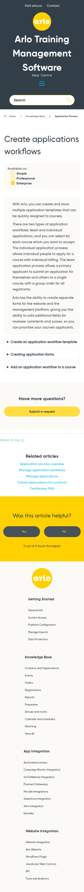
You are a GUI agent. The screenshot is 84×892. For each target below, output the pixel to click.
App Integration (37, 751)
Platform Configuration (42, 624)
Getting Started (41, 599)
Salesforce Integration (37, 798)
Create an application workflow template (44, 342)
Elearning (30, 726)
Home (12, 116)
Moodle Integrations (36, 791)
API (28, 871)
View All (29, 733)
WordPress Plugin (36, 856)
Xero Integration (33, 806)
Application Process (66, 116)
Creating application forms (32, 354)
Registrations (33, 690)
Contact (53, 6)
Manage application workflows (42, 470)
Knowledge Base (35, 116)
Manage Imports (38, 632)
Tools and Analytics (37, 878)
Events (29, 675)
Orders (29, 682)
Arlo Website (33, 849)
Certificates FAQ (42, 488)
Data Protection (38, 639)
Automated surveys (35, 762)
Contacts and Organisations (42, 668)
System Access (37, 617)
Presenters (31, 704)
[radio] (21, 531)
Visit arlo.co (33, 6)
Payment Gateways (36, 784)
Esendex (29, 813)
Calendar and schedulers (40, 719)
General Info (35, 610)
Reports (29, 697)
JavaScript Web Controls (41, 864)
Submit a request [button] (42, 411)
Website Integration (42, 831)
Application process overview (42, 464)
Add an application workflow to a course (43, 367)
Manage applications (42, 476)
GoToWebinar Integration (39, 777)
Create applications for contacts (42, 482)
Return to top (10, 440)
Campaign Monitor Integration (42, 769)
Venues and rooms (36, 711)
